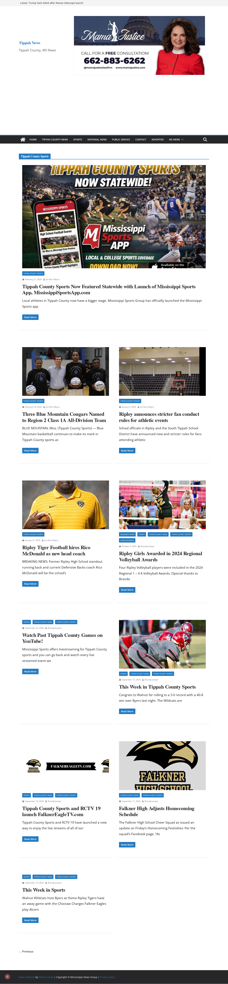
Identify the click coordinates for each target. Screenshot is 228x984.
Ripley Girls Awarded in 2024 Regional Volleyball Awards (160, 556)
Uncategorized (127, 540)
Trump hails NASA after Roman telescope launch (56, 3)
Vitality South (46, 977)
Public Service (121, 139)
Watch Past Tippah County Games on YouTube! (62, 638)
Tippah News (29, 43)
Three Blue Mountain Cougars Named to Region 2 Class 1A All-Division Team (64, 417)
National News (97, 139)
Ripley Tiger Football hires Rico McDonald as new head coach (56, 550)
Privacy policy (107, 977)
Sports (77, 139)
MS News (174, 139)
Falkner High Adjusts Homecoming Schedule (156, 811)
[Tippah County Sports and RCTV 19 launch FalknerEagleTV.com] (65, 765)
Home (33, 139)
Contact (140, 139)
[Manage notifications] (7, 976)
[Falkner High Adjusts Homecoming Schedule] (162, 765)
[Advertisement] (114, 110)
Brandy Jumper (147, 546)
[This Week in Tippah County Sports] (162, 644)
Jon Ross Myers (53, 279)
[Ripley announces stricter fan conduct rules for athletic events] (162, 371)
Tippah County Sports (33, 273)
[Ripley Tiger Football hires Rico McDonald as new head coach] (65, 504)
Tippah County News (55, 139)
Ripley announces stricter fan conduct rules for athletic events (159, 417)
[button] (182, 139)
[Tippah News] (23, 140)
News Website (27, 977)
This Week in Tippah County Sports (157, 686)
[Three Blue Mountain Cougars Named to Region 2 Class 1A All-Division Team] (65, 371)
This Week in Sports (43, 889)
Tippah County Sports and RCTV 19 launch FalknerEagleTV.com (61, 811)
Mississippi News (127, 534)
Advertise (158, 139)
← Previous (26, 951)
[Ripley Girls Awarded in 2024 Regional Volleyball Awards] (162, 504)
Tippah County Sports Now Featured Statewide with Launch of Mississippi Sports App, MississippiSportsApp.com (108, 289)
